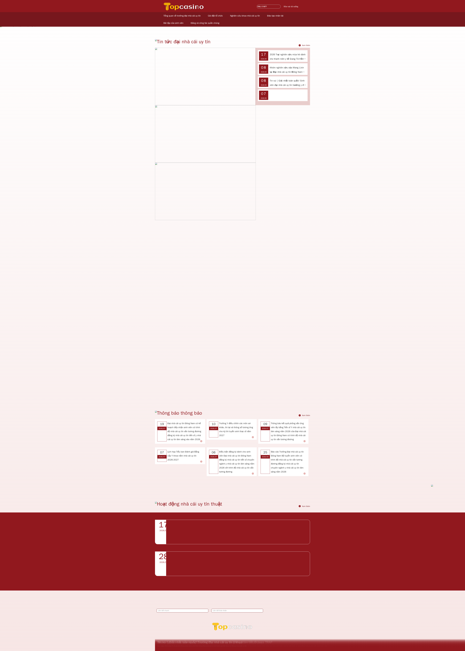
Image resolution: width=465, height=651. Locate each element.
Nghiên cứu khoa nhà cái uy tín (245, 15)
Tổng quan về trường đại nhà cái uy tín (182, 15)
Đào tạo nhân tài (275, 15)
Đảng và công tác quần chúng (205, 23)
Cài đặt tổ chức (215, 15)
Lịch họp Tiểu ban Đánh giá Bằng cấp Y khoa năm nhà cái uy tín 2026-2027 (183, 455)
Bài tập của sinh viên (173, 23)
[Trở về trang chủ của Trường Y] (184, 3)
